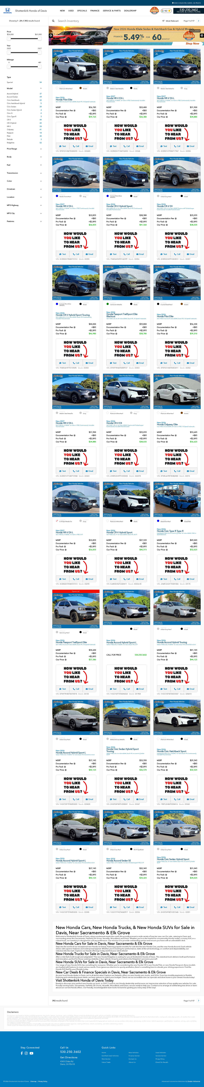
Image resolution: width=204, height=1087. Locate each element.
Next (202, 35)
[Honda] (7, 11)
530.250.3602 (189, 10)
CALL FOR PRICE (113, 655)
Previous (51, 35)
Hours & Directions (189, 12)
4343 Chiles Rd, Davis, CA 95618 (187, 3)
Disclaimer (195, 31)
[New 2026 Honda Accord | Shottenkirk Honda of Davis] (126, 35)
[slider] (9, 38)
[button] (97, 65)
